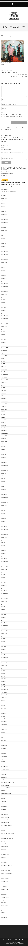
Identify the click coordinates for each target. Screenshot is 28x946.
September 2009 (4, 727)
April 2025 (3, 241)
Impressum (12, 939)
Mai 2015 (3, 545)
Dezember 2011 (4, 654)
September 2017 (4, 470)
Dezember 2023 (4, 283)
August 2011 (4, 665)
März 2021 (3, 366)
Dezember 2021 (4, 345)
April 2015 (3, 548)
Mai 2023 (3, 302)
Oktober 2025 (4, 225)
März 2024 (3, 275)
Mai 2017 (3, 481)
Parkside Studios (5, 854)
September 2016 (4, 502)
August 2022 (4, 326)
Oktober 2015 (4, 532)
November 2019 (4, 401)
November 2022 (4, 318)
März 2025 (3, 243)
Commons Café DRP (5, 787)
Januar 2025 (3, 249)
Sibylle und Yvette (5, 881)
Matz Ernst (3, 849)
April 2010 (3, 708)
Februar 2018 (4, 457)
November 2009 (4, 721)
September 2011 (4, 662)
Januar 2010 (3, 716)
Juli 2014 (3, 572)
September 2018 (4, 438)
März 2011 (3, 678)
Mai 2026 (3, 206)
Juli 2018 (3, 444)
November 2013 (4, 593)
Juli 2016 (3, 508)
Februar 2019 (4, 425)
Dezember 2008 (4, 751)
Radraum (3, 860)
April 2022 (3, 337)
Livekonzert (3, 836)
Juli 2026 (3, 201)
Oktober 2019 (4, 403)
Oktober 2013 (4, 596)
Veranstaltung (4, 892)
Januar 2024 (3, 281)
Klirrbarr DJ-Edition (5, 820)
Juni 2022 (3, 331)
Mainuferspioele (4, 846)
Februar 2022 (4, 342)
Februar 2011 (4, 681)
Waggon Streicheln (5, 900)
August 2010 (4, 697)
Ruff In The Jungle (5, 878)
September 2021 (4, 353)
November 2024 (4, 254)
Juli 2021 (3, 358)
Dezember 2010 (4, 686)
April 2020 (3, 390)
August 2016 (4, 505)
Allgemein (3, 774)
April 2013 (3, 612)
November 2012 (4, 625)
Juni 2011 (3, 670)
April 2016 (3, 516)
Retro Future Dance (5, 868)
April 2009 (3, 740)
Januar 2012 (3, 652)
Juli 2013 (3, 604)
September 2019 (4, 406)
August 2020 (4, 382)
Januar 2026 (3, 217)
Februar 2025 (4, 246)
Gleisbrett (3, 798)
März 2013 (3, 614)
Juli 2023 (3, 297)
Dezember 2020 (4, 371)
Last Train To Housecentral (7, 828)
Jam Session (3, 809)
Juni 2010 (3, 703)
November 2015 (4, 529)
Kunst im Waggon (5, 822)
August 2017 (4, 473)
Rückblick (3, 876)
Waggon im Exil (4, 894)
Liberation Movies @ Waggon (7, 833)
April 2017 (3, 484)
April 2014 (3, 580)
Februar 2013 (4, 617)
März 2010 (3, 711)
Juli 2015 (3, 540)
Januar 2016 (3, 524)
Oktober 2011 (4, 660)
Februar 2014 (4, 585)
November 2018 (4, 433)
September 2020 (4, 379)
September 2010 (4, 694)
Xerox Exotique (4, 905)
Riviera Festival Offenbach (6, 873)
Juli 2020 (3, 385)
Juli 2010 (3, 700)
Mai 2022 (3, 334)
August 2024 (4, 262)
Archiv (5, 36)
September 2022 (4, 323)
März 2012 (3, 646)
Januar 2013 (3, 620)
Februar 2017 (4, 489)
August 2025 (4, 230)
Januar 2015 (3, 556)
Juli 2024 (3, 265)
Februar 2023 (4, 310)
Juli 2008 (3, 761)
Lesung (3, 830)
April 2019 (3, 419)
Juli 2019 (3, 411)
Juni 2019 (3, 414)
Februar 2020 (4, 395)
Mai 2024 (3, 270)
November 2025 (4, 222)
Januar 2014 (3, 588)
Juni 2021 (3, 361)
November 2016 (4, 497)
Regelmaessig (4, 862)
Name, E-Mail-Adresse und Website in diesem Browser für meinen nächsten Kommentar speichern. (12, 116)
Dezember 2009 (4, 719)
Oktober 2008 (4, 756)
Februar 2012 (4, 649)
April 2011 (3, 676)
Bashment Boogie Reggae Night (8, 782)
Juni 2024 (3, 267)
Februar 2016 (4, 521)
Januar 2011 (3, 684)
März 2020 (3, 393)
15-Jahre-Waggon (5, 769)
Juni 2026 (3, 203)
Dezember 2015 (4, 526)
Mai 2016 (3, 513)
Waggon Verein (6, 939)
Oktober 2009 (4, 724)
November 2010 (4, 689)
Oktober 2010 (4, 692)
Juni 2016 (3, 510)
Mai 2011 (3, 673)
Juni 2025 (3, 235)
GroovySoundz (4, 806)
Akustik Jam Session (5, 771)
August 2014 (4, 569)
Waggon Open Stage (5, 897)
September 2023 (4, 291)
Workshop (3, 902)
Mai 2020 (3, 387)
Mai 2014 (3, 577)
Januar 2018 (3, 460)
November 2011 (4, 657)
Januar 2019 (3, 427)
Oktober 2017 (4, 468)
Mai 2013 (3, 609)
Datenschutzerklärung (20, 939)
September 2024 (4, 259)
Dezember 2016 (4, 494)
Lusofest (3, 841)
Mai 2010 (3, 705)
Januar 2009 (3, 748)
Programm (11, 36)
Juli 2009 (3, 732)
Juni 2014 (3, 574)
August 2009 (4, 729)
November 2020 (4, 374)
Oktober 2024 (4, 257)
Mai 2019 (3, 417)
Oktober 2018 (4, 435)
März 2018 (3, 454)
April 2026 (3, 209)
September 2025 (4, 227)
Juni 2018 (3, 446)
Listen (2, 64)
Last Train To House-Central (7, 825)
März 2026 (3, 211)
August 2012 (4, 633)
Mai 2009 (3, 737)
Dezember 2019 (4, 398)
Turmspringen (4, 884)
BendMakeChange (5, 785)
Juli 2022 (3, 329)
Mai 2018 (3, 449)
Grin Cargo (3, 804)
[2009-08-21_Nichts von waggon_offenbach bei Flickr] (12, 50)
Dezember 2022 (4, 315)
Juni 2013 (3, 606)
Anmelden (3, 912)
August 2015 (4, 537)
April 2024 (3, 273)
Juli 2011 (3, 668)
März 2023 (3, 307)
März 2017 (3, 486)
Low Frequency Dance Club (7, 838)
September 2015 (4, 534)
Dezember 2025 (4, 219)
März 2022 (3, 339)
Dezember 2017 (4, 462)
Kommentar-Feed (5, 916)
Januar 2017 (3, 492)
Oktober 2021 (4, 350)
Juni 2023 (3, 299)
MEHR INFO (4, 141)
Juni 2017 (3, 478)
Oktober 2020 (4, 377)
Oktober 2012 (4, 628)
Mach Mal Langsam (5, 844)
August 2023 (4, 294)
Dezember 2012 (4, 622)
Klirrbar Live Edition (5, 817)
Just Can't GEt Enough (6, 812)
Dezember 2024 (4, 251)
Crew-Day (3, 790)
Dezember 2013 (4, 590)
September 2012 (4, 630)
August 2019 (4, 409)
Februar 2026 (4, 214)
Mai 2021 (3, 363)
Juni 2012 (3, 638)
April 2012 (3, 644)
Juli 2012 (3, 636)
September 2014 (4, 566)
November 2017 (4, 465)
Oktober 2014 (4, 564)
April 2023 (3, 305)
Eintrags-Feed (4, 914)
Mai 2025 (3, 238)
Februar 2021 (4, 369)
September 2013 (4, 598)
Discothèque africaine (6, 793)
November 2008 (4, 753)
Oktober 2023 (4, 289)
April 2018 (3, 452)
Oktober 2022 (4, 321)
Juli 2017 (3, 476)
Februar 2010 (4, 713)
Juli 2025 (3, 233)
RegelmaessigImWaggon (6, 865)
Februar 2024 (4, 278)
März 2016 (3, 518)
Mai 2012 (3, 641)
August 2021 (4, 355)
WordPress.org (4, 917)
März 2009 (3, 743)
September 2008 (4, 759)
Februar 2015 (4, 553)
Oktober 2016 (4, 500)
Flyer (2, 795)
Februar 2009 (4, 745)
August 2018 (4, 441)
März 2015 (3, 550)
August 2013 (4, 601)
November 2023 (4, 286)
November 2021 (4, 347)
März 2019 (3, 422)
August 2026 (4, 198)
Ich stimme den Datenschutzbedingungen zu (13, 152)
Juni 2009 (3, 735)
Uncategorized (4, 889)
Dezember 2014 (4, 558)
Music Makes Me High (6, 852)
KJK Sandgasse (4, 814)
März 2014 (3, 582)
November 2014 (4, 561)
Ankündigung (4, 777)
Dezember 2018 (4, 430)
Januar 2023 (3, 313)
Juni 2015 (3, 542)
